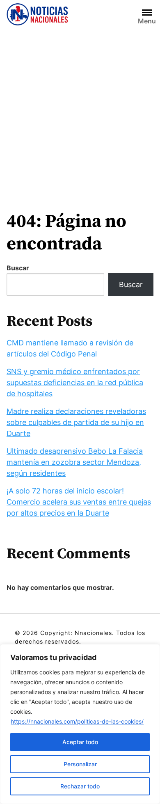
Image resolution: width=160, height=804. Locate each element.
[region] (80, 724)
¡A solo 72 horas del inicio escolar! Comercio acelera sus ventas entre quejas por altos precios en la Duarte (79, 502)
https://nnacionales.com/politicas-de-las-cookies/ (77, 721)
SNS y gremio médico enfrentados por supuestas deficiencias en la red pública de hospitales (75, 382)
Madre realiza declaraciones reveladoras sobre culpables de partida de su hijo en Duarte (76, 422)
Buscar (18, 268)
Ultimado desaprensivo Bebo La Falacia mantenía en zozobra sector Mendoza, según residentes (75, 462)
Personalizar (80, 764)
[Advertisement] (80, 113)
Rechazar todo (80, 786)
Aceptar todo (80, 741)
